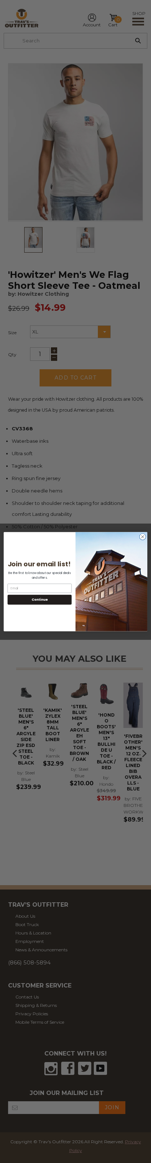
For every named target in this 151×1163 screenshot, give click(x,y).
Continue (40, 599)
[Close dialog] (142, 536)
